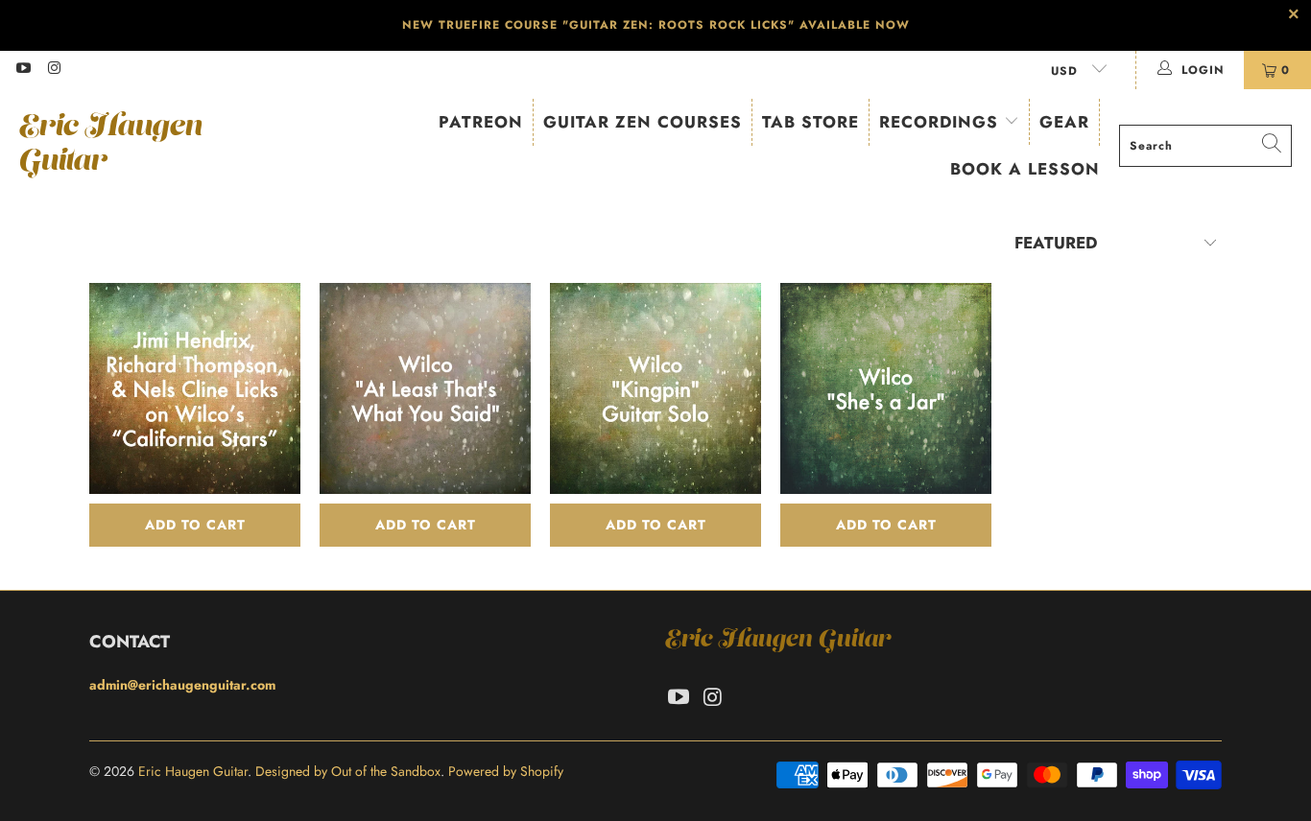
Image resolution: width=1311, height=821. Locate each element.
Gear (1064, 121)
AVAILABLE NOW (854, 25)
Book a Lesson (1025, 168)
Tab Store (810, 121)
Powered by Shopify (505, 771)
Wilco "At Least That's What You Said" (425, 388)
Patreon (481, 121)
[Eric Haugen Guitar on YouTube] (22, 70)
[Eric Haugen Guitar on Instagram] (53, 70)
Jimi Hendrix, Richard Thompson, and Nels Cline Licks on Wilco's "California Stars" (194, 388)
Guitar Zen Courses (642, 121)
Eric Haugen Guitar (193, 771)
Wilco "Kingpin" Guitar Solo (655, 388)
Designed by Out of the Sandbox (348, 771)
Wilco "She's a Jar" (885, 388)
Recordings (941, 121)
